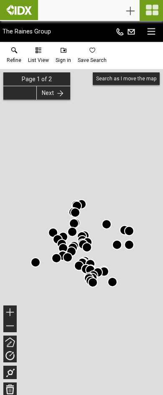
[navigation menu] (151, 10)
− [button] (10, 326)
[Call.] (120, 31)
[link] (14, 57)
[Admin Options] (130, 11)
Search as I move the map (126, 79)
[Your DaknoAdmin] (19, 10)
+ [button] (10, 313)
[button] (38, 57)
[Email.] (131, 31)
